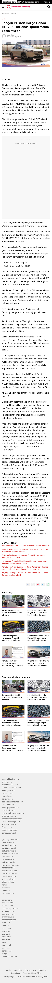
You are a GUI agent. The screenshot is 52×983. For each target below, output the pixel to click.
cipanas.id (6, 934)
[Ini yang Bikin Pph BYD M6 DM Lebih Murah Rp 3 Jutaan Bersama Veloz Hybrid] (39, 652)
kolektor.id (6, 922)
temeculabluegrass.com (11, 787)
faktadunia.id (7, 827)
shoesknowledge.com (11, 821)
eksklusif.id (6, 936)
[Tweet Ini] (33, 584)
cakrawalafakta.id (9, 859)
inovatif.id (6, 939)
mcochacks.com (8, 810)
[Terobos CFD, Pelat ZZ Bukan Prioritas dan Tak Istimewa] (13, 601)
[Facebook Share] (28, 584)
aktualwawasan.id (9, 876)
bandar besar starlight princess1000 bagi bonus (21, 765)
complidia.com (8, 804)
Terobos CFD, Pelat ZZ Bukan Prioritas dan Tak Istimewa (25, 546)
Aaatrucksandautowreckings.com (34, 976)
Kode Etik (18, 970)
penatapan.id (7, 951)
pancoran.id (6, 928)
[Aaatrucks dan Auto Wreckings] (18, 7)
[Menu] (3, 7)
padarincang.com (9, 920)
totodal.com (7, 796)
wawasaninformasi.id (10, 865)
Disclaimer (15, 973)
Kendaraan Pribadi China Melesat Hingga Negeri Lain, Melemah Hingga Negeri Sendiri (24, 562)
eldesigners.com (8, 790)
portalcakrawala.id (9, 870)
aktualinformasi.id (9, 824)
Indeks (8, 970)
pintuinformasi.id (8, 862)
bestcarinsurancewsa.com (12, 802)
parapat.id (6, 948)
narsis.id (5, 885)
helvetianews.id (8, 842)
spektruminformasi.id (10, 873)
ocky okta (10, 35)
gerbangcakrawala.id (10, 839)
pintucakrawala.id (9, 851)
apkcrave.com (7, 799)
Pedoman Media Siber (32, 973)
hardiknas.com (8, 893)
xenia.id (5, 942)
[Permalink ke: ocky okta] (4, 36)
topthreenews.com (9, 956)
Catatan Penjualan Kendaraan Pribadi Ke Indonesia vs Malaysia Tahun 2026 (24, 556)
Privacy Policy (30, 970)
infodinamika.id (8, 882)
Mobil (4, 19)
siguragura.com (8, 914)
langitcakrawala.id (9, 845)
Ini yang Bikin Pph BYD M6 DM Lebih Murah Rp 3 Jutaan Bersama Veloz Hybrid (25, 574)
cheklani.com (7, 793)
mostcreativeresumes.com (13, 813)
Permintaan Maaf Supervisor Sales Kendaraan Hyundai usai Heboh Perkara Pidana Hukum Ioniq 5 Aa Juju (25, 568)
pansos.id (6, 887)
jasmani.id (6, 931)
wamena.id (6, 945)
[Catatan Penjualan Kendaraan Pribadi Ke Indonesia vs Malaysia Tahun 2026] (13, 627)
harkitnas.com (7, 905)
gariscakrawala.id (9, 833)
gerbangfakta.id (8, 879)
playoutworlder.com (10, 784)
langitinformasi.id (9, 848)
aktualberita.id (7, 856)
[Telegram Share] (43, 584)
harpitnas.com (8, 902)
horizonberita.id (8, 868)
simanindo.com (8, 917)
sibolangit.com (8, 911)
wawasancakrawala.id (11, 853)
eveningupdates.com (10, 807)
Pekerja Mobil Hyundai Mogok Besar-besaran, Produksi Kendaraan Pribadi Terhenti (25, 550)
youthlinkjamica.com (10, 779)
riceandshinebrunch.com (12, 819)
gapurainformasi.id (9, 830)
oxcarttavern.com (9, 816)
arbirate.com (7, 782)
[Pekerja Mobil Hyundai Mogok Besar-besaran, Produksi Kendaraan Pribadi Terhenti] (39, 601)
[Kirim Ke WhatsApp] (48, 584)
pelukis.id (5, 925)
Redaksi (42, 970)
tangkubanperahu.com (11, 908)
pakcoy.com (7, 900)
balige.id (5, 953)
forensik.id (6, 890)
